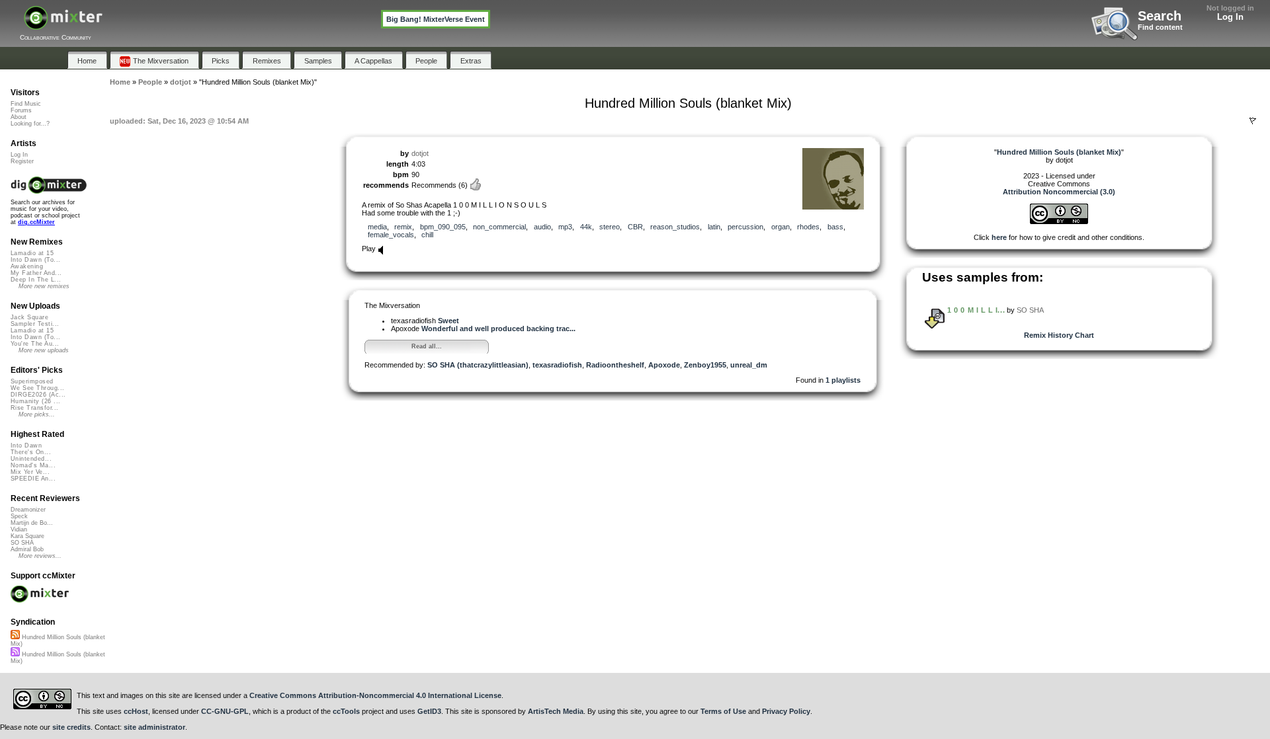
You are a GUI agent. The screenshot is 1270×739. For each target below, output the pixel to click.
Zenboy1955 (705, 365)
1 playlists (843, 380)
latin (714, 227)
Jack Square (29, 317)
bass (835, 227)
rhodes (808, 227)
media (377, 227)
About (18, 117)
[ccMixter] (63, 25)
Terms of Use (723, 711)
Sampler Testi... (35, 324)
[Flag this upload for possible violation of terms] (1253, 121)
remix (403, 227)
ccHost (136, 711)
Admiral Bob (27, 549)
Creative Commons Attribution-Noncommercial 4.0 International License (375, 695)
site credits (71, 727)
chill (427, 235)
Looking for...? (30, 123)
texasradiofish (557, 365)
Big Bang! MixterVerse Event (435, 19)
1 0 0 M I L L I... (976, 310)
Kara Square (27, 536)
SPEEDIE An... (33, 478)
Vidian (19, 529)
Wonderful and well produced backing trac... (498, 328)
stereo (609, 227)
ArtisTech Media (555, 711)
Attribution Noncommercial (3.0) (1059, 192)
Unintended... (31, 458)
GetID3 (429, 711)
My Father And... (36, 273)
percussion (745, 227)
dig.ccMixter (36, 222)
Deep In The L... (36, 279)
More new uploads (44, 350)
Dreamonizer (28, 509)
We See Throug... (37, 388)
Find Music (26, 103)
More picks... (37, 414)
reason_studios (675, 227)
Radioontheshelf (615, 365)
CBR (635, 227)
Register (22, 161)
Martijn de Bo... (32, 523)
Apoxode (664, 365)
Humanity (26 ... (35, 401)
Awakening (27, 266)
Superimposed (32, 381)
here (999, 237)
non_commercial (499, 227)
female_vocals (391, 235)
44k (586, 227)
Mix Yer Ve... (30, 472)
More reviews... (40, 556)
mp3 (565, 227)
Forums (21, 110)
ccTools (346, 711)
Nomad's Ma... (33, 465)
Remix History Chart (1059, 335)
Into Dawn (26, 445)
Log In (1230, 17)
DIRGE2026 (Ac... (38, 394)
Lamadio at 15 (32, 253)
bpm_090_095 (443, 227)
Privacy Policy (786, 711)
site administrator (154, 727)
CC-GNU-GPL (225, 711)
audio (542, 227)
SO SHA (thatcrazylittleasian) (478, 365)
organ (780, 227)
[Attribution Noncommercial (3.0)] (1059, 221)
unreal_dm (748, 365)
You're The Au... (35, 343)
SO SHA (1030, 310)
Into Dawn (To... (35, 259)
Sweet (448, 321)
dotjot (420, 153)
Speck (19, 516)
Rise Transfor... (34, 408)
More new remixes (44, 286)
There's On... (31, 452)
